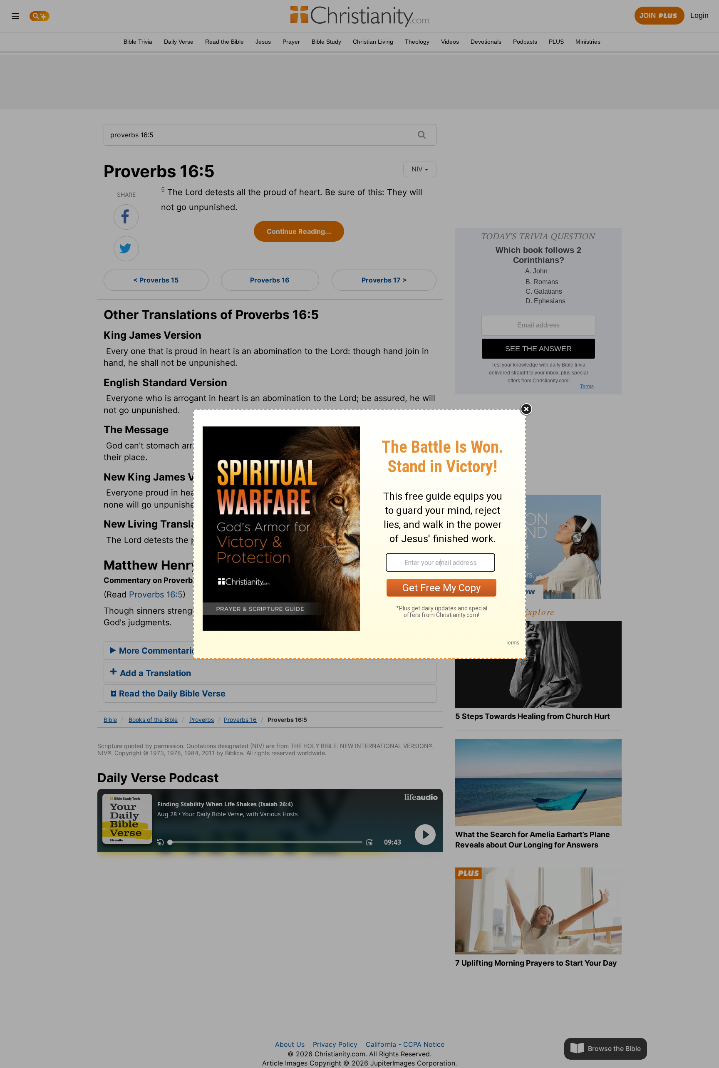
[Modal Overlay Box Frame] (359, 534)
